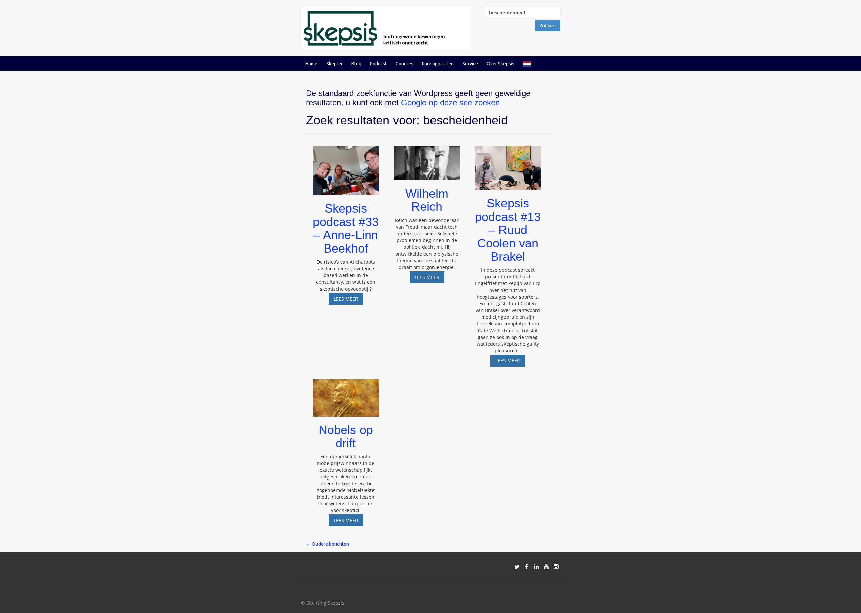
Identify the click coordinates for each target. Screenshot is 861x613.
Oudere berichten (327, 544)
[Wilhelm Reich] (427, 159)
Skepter (334, 63)
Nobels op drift (346, 436)
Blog (356, 63)
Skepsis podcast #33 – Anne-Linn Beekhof (346, 228)
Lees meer (348, 300)
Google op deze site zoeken (450, 102)
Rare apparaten (438, 63)
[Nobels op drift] (346, 395)
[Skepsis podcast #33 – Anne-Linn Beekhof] (346, 167)
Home (311, 63)
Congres (404, 63)
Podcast (378, 63)
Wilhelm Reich (426, 200)
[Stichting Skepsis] (385, 28)
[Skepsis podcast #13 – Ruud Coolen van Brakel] (508, 164)
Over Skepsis (500, 63)
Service (470, 63)
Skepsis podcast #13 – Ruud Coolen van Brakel (508, 229)
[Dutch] (527, 63)
